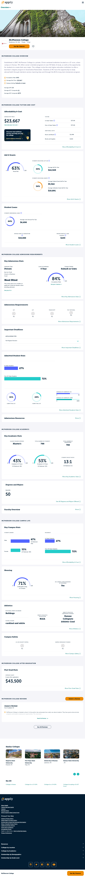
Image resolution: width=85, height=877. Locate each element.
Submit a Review (74, 699)
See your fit (7, 290)
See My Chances (19, 46)
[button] (33, 46)
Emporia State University (10, 762)
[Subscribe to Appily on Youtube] (54, 864)
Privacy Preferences (6, 833)
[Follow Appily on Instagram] (31, 864)
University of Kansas (51, 760)
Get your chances (56, 284)
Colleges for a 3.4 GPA (50, 784)
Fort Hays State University (30, 762)
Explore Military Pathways (13, 138)
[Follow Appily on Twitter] (36, 864)
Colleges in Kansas (11, 784)
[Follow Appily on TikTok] (48, 864)
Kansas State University (71, 760)
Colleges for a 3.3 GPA (31, 784)
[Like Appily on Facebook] (42, 864)
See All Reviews (42, 727)
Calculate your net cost (10, 125)
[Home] (7, 2)
